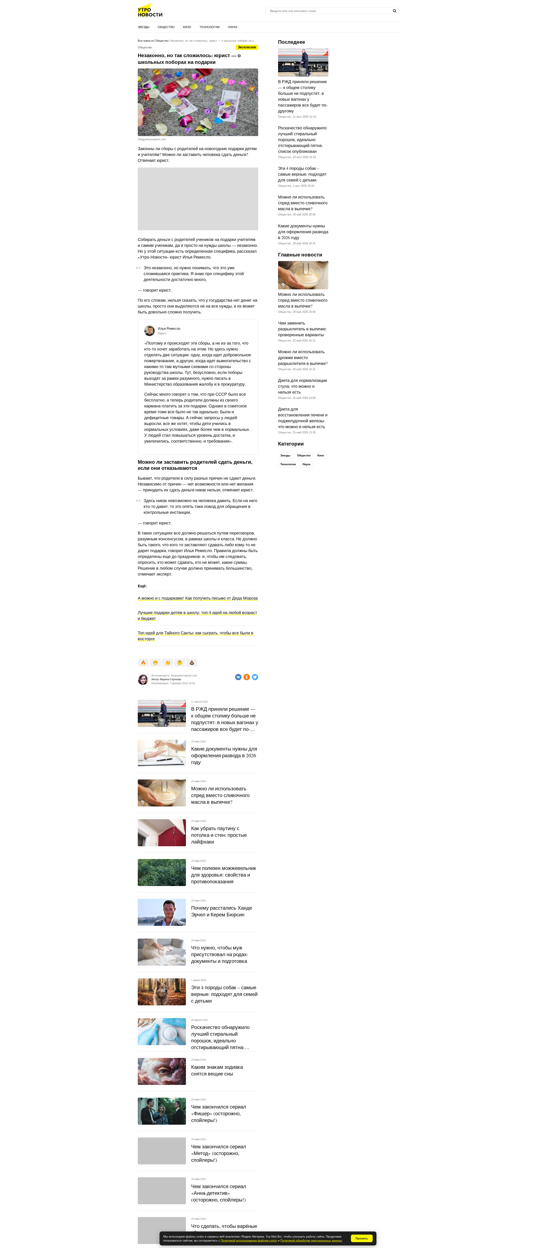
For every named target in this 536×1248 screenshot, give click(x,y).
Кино (187, 27)
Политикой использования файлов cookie (249, 1240)
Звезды (143, 27)
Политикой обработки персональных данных (311, 1240)
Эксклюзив (247, 47)
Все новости (145, 40)
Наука (232, 27)
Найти (394, 11)
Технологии (210, 27)
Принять (362, 1238)
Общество (166, 27)
